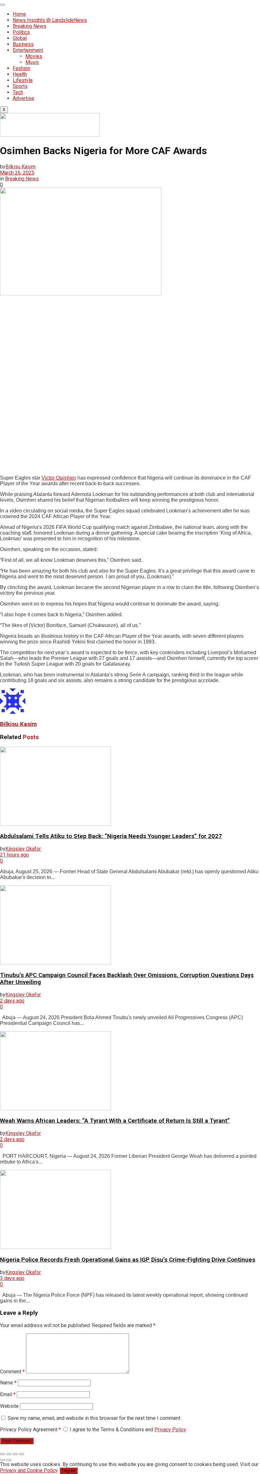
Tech (18, 92)
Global (20, 38)
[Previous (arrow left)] (2, 1460)
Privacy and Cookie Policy (28, 1470)
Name (8, 1383)
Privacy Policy (170, 1430)
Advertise (23, 98)
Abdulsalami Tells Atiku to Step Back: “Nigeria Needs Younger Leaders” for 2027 (111, 836)
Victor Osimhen (59, 477)
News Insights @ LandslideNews (50, 20)
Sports (20, 86)
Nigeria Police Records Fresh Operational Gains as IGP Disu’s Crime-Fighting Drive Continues (127, 1259)
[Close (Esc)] (2, 1454)
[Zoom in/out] (21, 1454)
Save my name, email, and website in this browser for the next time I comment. (94, 1418)
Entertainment (28, 50)
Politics (21, 32)
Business (23, 44)
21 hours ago (14, 855)
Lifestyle (23, 80)
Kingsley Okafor (23, 849)
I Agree (68, 1470)
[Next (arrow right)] (8, 1460)
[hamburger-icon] (2, 5)
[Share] (8, 1454)
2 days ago (12, 1001)
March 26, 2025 (17, 173)
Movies (33, 56)
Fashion (21, 68)
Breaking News (29, 26)
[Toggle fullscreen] (15, 1454)
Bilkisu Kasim (20, 167)
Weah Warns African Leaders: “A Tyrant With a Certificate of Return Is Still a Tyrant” (115, 1120)
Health (20, 74)
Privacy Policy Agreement (30, 1430)
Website (9, 1406)
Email (8, 1394)
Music (32, 62)
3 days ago (12, 1278)
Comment (12, 1372)
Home (19, 14)
